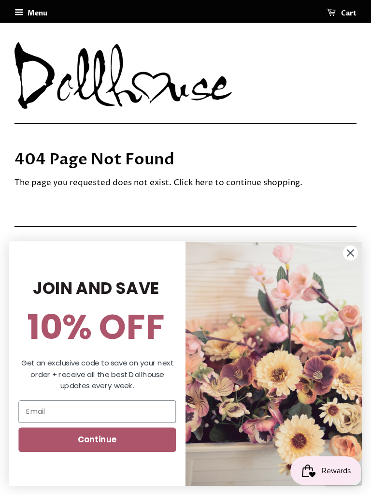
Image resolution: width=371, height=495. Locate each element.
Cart (348, 13)
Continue (97, 439)
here (204, 183)
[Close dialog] (350, 253)
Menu (36, 13)
